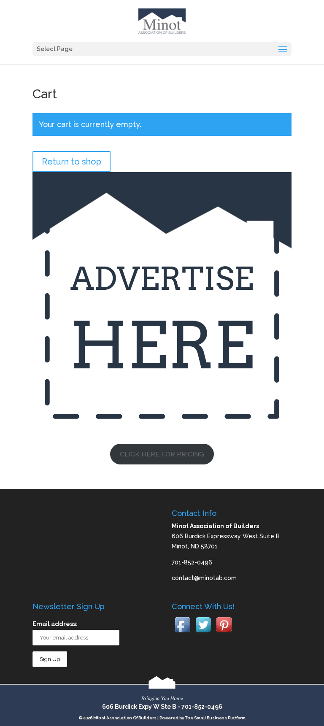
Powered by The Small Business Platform (202, 717)
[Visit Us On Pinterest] (223, 632)
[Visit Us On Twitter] (203, 632)
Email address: (55, 624)
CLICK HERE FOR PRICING (162, 454)
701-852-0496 (201, 706)
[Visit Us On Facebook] (182, 632)
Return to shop (71, 162)
